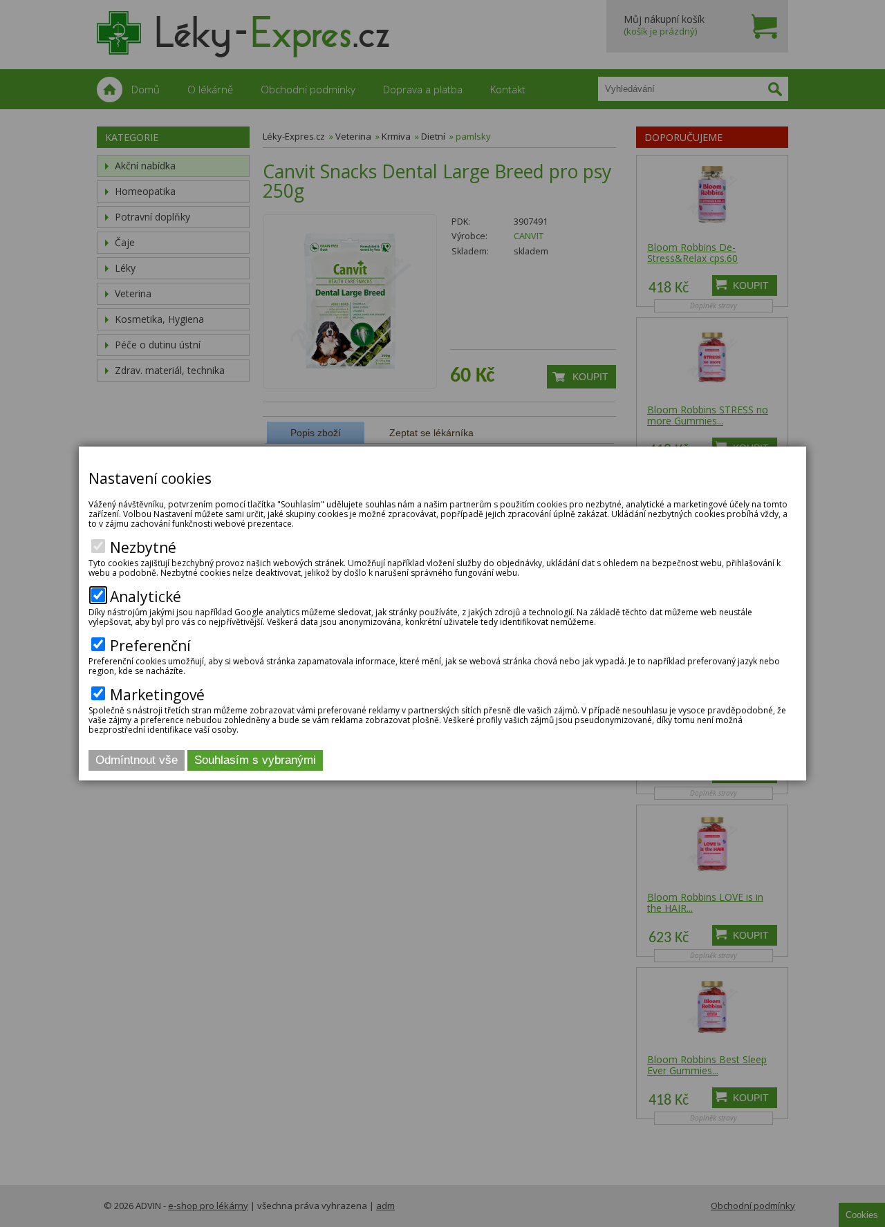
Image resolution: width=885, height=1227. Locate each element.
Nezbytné (143, 547)
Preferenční (150, 645)
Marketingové (157, 694)
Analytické (145, 596)
